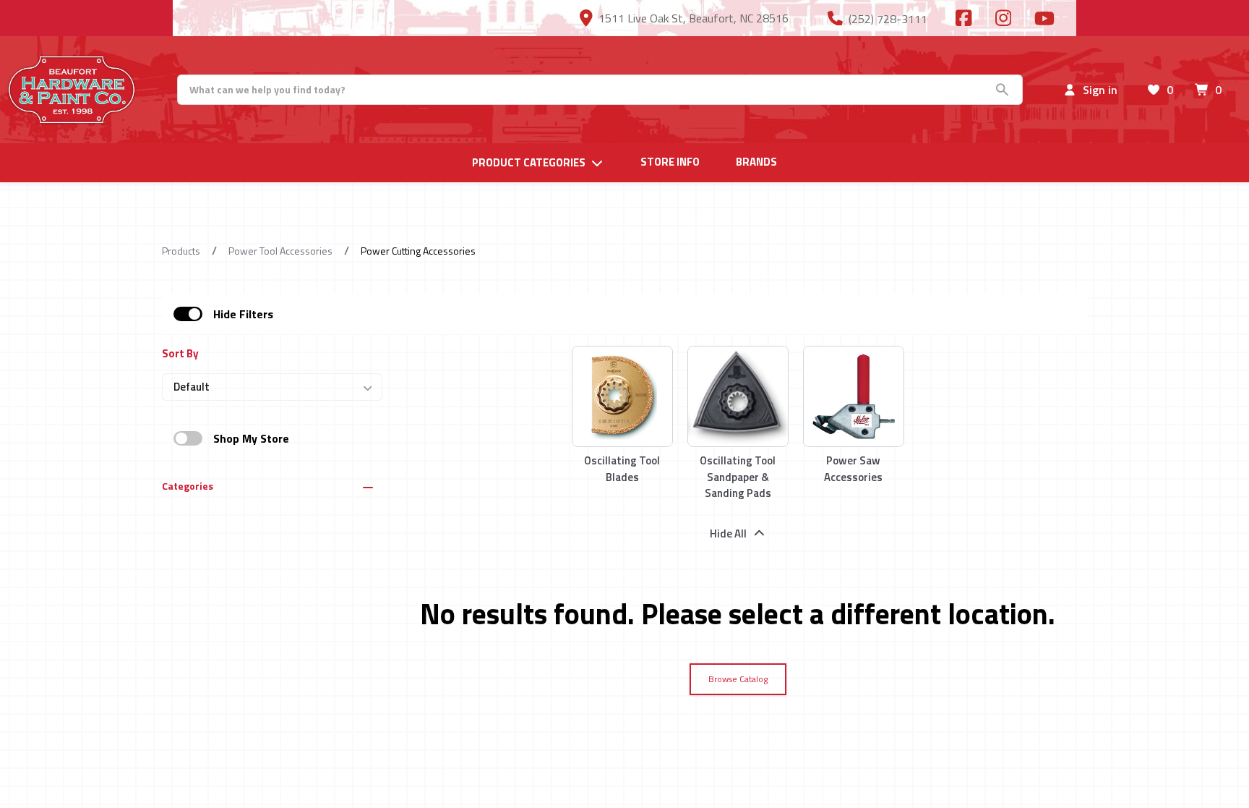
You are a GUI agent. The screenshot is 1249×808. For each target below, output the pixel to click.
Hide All (728, 533)
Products (181, 250)
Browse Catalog (738, 679)
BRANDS (756, 162)
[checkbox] (187, 314)
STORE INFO (670, 162)
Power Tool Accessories (280, 250)
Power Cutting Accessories (418, 250)
